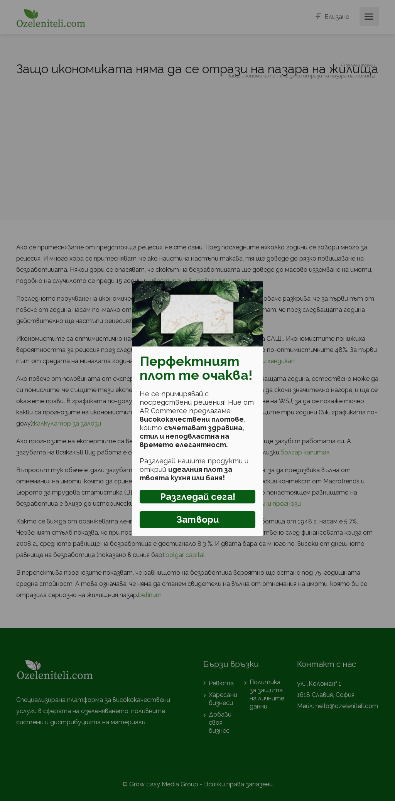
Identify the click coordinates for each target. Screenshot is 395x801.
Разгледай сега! (197, 496)
